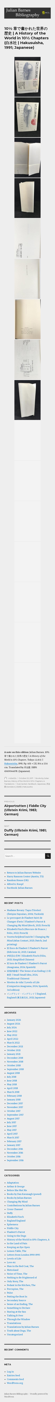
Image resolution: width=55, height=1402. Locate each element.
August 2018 (13, 1073)
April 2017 (12, 1133)
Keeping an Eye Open (18, 1247)
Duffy (10, 1213)
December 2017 (15, 1103)
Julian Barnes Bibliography (16, 1394)
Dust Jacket (22, 784)
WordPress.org (15, 1383)
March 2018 (13, 1092)
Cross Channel (15, 1209)
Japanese (41, 784)
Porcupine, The (15, 1289)
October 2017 (13, 1111)
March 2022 (13, 1042)
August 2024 (13, 1023)
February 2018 (14, 1095)
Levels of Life (14, 1258)
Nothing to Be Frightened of (22, 1277)
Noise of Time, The (17, 1273)
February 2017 (14, 1141)
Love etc (11, 1262)
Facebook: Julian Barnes (20, 888)
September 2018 (15, 1069)
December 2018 (15, 1057)
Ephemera (12, 1224)
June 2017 (12, 1126)
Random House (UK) (18, 880)
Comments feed (15, 1379)
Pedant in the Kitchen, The (21, 1285)
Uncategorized (15, 1334)
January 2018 (14, 1099)
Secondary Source (16, 1300)
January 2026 (14, 1020)
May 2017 (12, 1130)
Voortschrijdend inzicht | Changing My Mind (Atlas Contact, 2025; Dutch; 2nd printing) (28, 940)
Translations (9, 784)
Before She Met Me (17, 1190)
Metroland (12, 1270)
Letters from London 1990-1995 (23, 1254)
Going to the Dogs (16, 1235)
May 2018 (12, 1084)
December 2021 (15, 1046)
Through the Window (18, 1319)
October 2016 (14, 1156)
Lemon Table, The (16, 1251)
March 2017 (13, 1137)
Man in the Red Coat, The (20, 1266)
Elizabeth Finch (15, 1216)
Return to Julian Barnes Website (24, 872)
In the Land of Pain (17, 1243)
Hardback (32, 784)
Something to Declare (18, 1308)
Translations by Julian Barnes (23, 1327)
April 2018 (12, 1088)
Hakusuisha (10, 763)
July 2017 (11, 1122)
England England (16, 1220)
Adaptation (13, 1182)
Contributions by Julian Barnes (23, 1205)
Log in (10, 1371)
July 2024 (12, 1027)
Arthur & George (16, 1186)
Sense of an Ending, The (20, 1304)
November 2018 (15, 1061)
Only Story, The (15, 1281)
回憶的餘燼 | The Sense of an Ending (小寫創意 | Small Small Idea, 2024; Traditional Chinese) (29, 975)
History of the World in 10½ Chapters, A (28, 781)
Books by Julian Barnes (19, 1198)
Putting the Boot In (17, 1296)
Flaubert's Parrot (16, 1232)
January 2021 (13, 1054)
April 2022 (12, 1039)
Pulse (10, 1292)
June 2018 (12, 1080)
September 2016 (15, 1160)
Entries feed (13, 1375)
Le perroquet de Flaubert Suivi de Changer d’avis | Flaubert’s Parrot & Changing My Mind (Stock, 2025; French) (28, 921)
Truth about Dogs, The (19, 1330)
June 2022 (12, 1031)
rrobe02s (12, 778)
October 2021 (14, 1050)
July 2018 (11, 1076)
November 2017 (15, 1107)
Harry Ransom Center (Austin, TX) (25, 876)
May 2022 (12, 1035)
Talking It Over (15, 1315)
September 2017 (15, 1114)
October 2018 (14, 1065)
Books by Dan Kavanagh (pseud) (24, 1194)
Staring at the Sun (16, 1311)
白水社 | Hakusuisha (24, 787)
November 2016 (15, 1152)
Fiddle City (13, 1228)
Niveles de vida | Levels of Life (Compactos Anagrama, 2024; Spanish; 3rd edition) (27, 986)
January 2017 (13, 1145)
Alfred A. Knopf (15, 884)
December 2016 (15, 1149)
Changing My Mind (17, 1201)
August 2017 (13, 1118)
